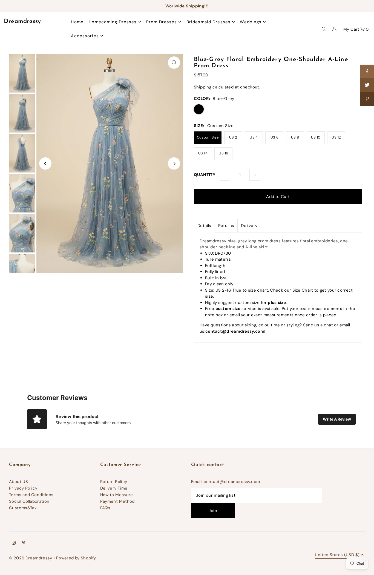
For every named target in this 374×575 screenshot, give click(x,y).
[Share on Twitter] (367, 85)
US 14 (203, 153)
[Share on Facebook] (367, 71)
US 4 (254, 137)
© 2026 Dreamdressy (30, 558)
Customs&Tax (22, 508)
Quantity (204, 174)
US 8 (295, 137)
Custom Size (207, 137)
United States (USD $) (337, 555)
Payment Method (117, 501)
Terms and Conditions (31, 495)
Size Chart (302, 290)
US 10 (316, 137)
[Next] (174, 163)
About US (18, 481)
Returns (226, 225)
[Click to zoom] (174, 62)
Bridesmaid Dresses (208, 22)
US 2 (233, 137)
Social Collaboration (29, 501)
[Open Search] (323, 29)
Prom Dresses (161, 22)
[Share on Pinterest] (367, 99)
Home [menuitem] (77, 22)
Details (204, 225)
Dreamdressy (22, 21)
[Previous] (45, 163)
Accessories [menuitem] (85, 36)
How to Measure (116, 495)
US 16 (223, 153)
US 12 (336, 137)
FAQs (105, 508)
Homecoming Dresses (113, 22)
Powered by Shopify (76, 558)
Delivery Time (114, 488)
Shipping (202, 87)
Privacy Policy (23, 488)
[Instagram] (14, 543)
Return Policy (113, 481)
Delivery (249, 225)
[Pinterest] (23, 543)
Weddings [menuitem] (250, 22)
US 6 (275, 137)
